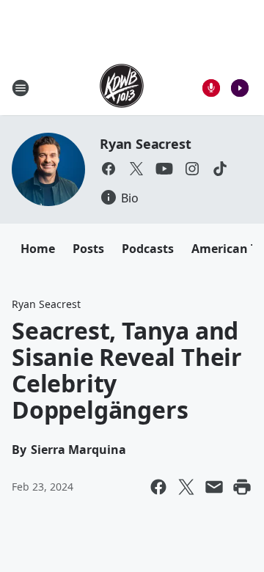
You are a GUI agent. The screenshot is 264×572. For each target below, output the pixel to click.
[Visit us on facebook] (108, 168)
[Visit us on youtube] (164, 168)
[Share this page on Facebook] (158, 487)
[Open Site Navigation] (20, 88)
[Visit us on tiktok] (220, 168)
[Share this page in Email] (214, 487)
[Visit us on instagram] (192, 168)
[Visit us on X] (136, 168)
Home (38, 249)
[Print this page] (242, 487)
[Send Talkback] (211, 88)
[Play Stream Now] (240, 88)
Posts (88, 249)
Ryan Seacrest (145, 144)
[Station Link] (122, 87)
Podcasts (148, 249)
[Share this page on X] (186, 487)
